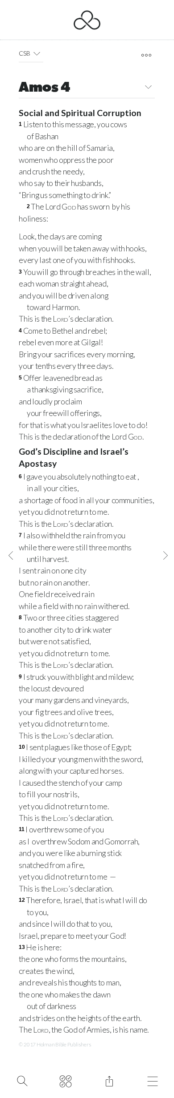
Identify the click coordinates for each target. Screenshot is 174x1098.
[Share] (109, 1080)
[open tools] (146, 55)
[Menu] (152, 1080)
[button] (36, 53)
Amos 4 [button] (44, 88)
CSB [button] (24, 53)
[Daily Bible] (65, 1080)
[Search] (22, 1080)
